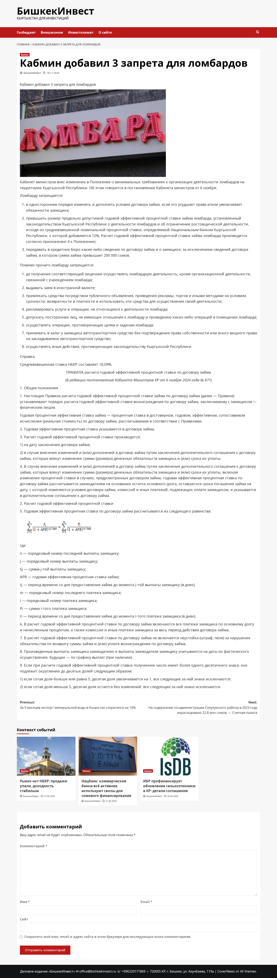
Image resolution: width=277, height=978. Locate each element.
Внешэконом (52, 32)
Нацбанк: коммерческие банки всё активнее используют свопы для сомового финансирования (106, 788)
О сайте (105, 32)
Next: (202, 707)
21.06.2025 (49, 796)
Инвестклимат (80, 32)
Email (146, 902)
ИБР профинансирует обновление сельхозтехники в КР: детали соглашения (169, 786)
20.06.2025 (172, 796)
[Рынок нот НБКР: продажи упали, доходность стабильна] (46, 756)
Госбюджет (26, 32)
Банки (24, 54)
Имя (25, 902)
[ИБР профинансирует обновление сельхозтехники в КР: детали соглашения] (169, 756)
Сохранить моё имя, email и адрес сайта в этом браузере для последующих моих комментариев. (107, 936)
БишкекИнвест (55, 10)
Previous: (78, 705)
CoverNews (226, 971)
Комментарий (33, 846)
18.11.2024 (53, 73)
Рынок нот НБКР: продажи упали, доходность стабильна (43, 786)
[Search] (257, 32)
